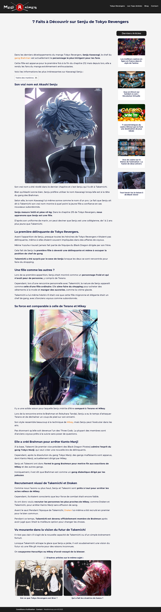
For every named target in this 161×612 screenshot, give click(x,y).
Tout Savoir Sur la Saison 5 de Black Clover (131, 194)
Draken (68, 510)
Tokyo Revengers (117, 6)
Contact (154, 6)
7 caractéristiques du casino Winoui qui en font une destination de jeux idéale (131, 128)
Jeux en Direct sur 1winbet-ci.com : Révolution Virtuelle (131, 94)
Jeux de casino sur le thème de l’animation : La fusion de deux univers (131, 162)
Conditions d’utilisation (25, 609)
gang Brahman (23, 58)
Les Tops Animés (134, 6)
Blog (147, 6)
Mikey (70, 422)
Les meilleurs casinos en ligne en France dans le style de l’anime (131, 61)
